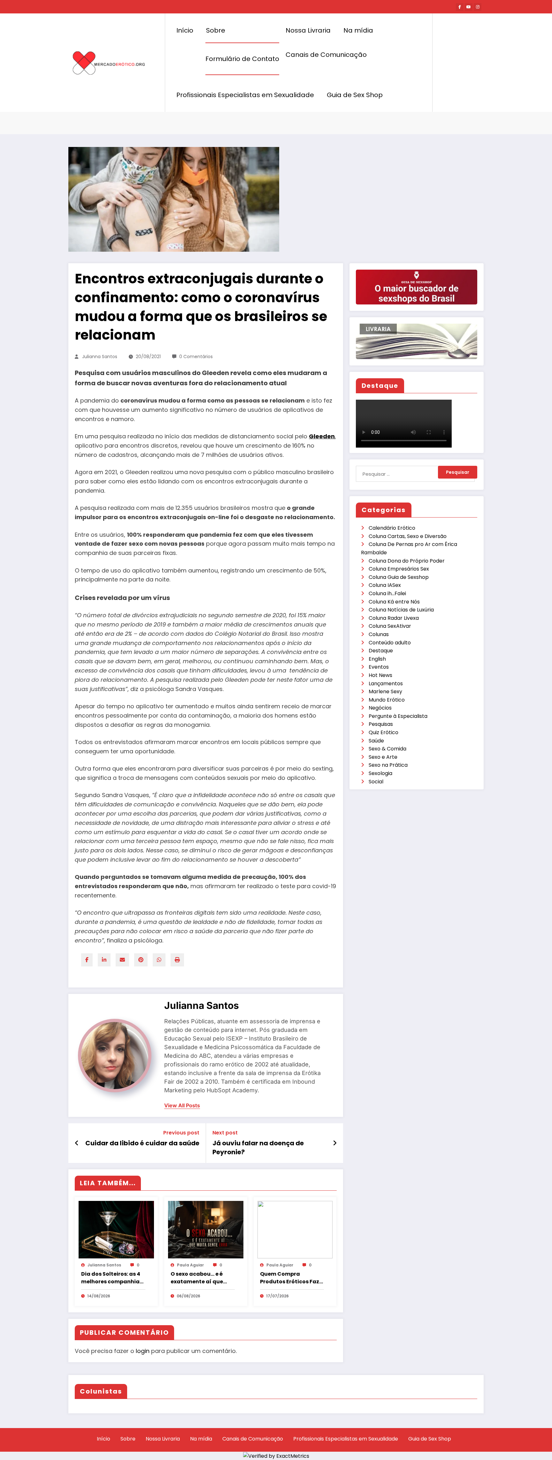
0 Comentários (196, 356)
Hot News (380, 675)
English (377, 659)
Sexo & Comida (387, 748)
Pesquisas (381, 724)
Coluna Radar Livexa (394, 618)
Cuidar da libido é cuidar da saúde (142, 1143)
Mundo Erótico (387, 699)
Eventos (379, 667)
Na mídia (358, 30)
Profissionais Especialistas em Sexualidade (245, 94)
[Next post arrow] (335, 1143)
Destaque (381, 650)
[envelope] (122, 959)
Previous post (181, 1133)
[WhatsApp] (159, 959)
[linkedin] (104, 959)
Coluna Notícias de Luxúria (401, 609)
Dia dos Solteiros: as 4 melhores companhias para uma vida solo (111, 1278)
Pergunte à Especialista (398, 716)
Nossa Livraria (308, 30)
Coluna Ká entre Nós (394, 601)
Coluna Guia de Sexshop (399, 577)
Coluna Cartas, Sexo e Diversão (408, 536)
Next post (225, 1133)
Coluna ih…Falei (387, 593)
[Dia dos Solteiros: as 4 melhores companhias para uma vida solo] (116, 1229)
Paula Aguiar (190, 1265)
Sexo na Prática (388, 765)
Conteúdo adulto (390, 642)
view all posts (182, 1106)
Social (376, 781)
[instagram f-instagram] (477, 7)
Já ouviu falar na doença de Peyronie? (258, 1147)
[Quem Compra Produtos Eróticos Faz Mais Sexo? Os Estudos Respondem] (295, 1229)
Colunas (379, 634)
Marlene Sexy (385, 691)
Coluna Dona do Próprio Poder (407, 561)
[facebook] (87, 959)
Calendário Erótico (392, 528)
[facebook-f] (460, 7)
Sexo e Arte (383, 757)
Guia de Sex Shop (355, 94)
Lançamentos (386, 683)
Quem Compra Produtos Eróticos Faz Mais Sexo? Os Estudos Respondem (290, 1278)
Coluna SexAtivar (390, 626)
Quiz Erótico (383, 732)
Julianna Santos (99, 356)
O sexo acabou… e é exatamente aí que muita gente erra (197, 1278)
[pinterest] (141, 959)
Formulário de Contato (242, 58)
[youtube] (468, 7)
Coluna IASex (385, 585)
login (143, 1351)
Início (184, 30)
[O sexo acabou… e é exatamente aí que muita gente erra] (205, 1229)
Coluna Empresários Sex (399, 568)
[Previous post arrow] (77, 1143)
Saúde (376, 740)
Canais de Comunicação (326, 54)
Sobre (215, 30)
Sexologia (380, 773)
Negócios (380, 707)
